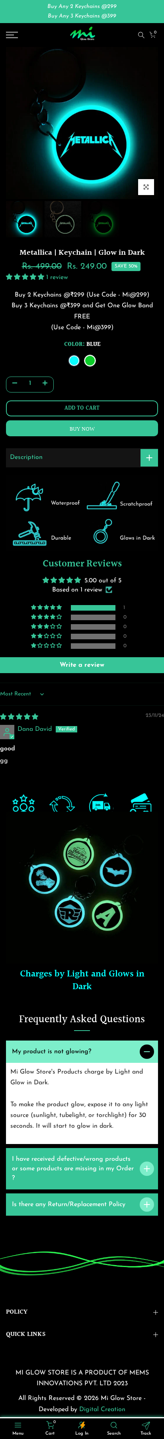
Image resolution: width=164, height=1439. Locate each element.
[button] (26, 277)
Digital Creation (102, 1409)
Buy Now (82, 429)
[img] (19, 717)
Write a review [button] (82, 665)
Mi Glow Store (122, 1398)
